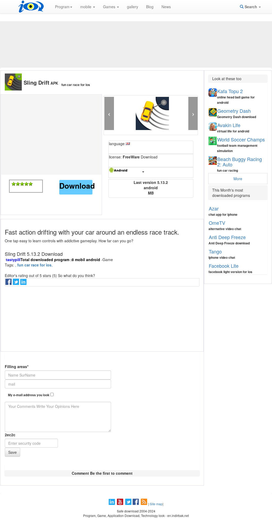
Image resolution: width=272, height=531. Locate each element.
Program (62, 6)
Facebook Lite (224, 265)
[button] (109, 113)
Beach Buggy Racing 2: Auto (239, 162)
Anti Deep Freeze (227, 237)
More (237, 178)
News (166, 6)
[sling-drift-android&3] (22, 184)
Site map (156, 504)
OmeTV (217, 222)
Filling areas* (16, 366)
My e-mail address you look (29, 395)
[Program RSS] (144, 504)
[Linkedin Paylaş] (24, 283)
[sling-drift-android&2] (18, 184)
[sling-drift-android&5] (30, 184)
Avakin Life (228, 125)
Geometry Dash (234, 110)
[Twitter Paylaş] (16, 283)
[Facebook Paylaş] (9, 283)
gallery (132, 6)
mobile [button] (86, 6)
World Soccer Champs (241, 139)
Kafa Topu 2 (230, 91)
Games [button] (109, 6)
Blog (150, 6)
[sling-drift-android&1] (13, 184)
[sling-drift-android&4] (26, 184)
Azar (214, 208)
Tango (215, 251)
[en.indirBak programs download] (31, 6)
